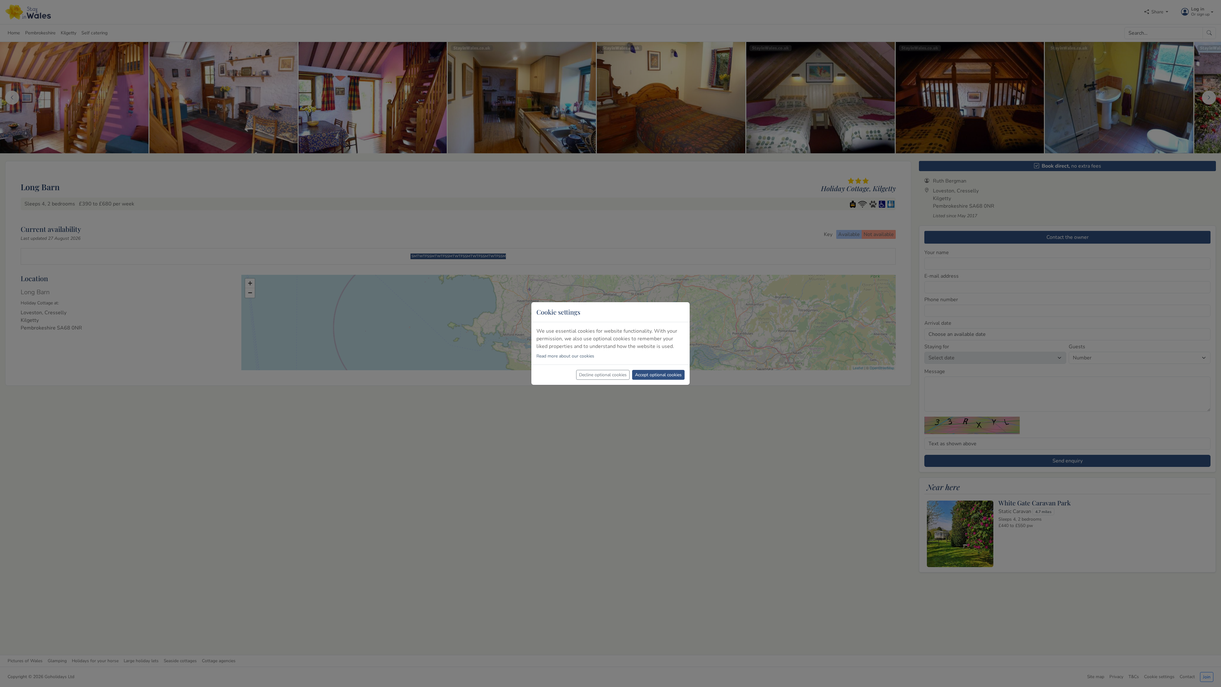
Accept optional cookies (658, 375)
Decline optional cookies (603, 375)
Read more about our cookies (565, 356)
